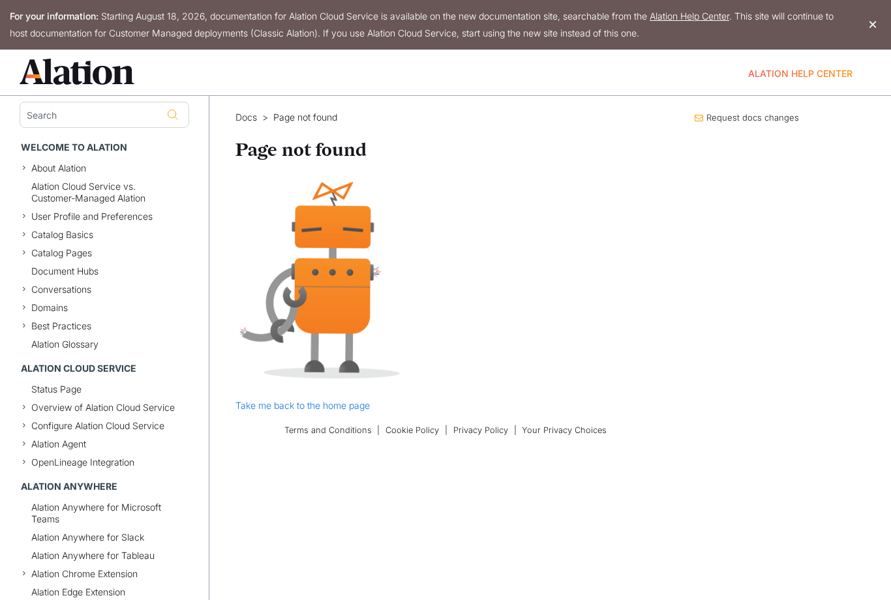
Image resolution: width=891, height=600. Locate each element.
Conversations (61, 289)
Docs (246, 117)
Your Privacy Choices (564, 430)
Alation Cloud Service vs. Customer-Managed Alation (88, 192)
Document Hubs (64, 271)
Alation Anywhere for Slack (87, 537)
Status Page (56, 389)
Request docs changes (752, 117)
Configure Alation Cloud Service (97, 425)
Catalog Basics (62, 234)
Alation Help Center (689, 16)
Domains (49, 307)
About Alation (58, 167)
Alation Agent (58, 443)
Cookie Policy (412, 430)
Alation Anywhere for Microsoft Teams (96, 513)
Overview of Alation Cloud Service (103, 407)
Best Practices (61, 325)
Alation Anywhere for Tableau (93, 555)
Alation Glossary (64, 344)
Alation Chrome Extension (84, 573)
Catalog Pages (61, 252)
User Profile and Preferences (92, 216)
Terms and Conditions (328, 430)
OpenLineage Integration (82, 462)
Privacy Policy (480, 430)
